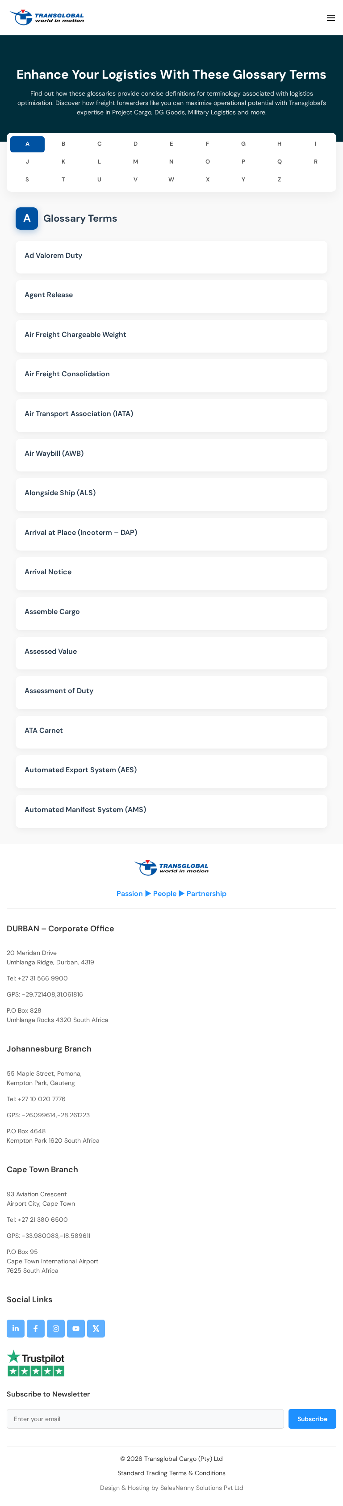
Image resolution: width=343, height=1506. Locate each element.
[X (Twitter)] (96, 1329)
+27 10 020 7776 (42, 1099)
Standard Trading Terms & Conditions (171, 1473)
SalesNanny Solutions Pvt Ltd (201, 1488)
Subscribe (312, 1419)
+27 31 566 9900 (43, 978)
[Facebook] (36, 1329)
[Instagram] (56, 1329)
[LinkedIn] (16, 1329)
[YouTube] (76, 1329)
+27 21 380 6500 (43, 1220)
